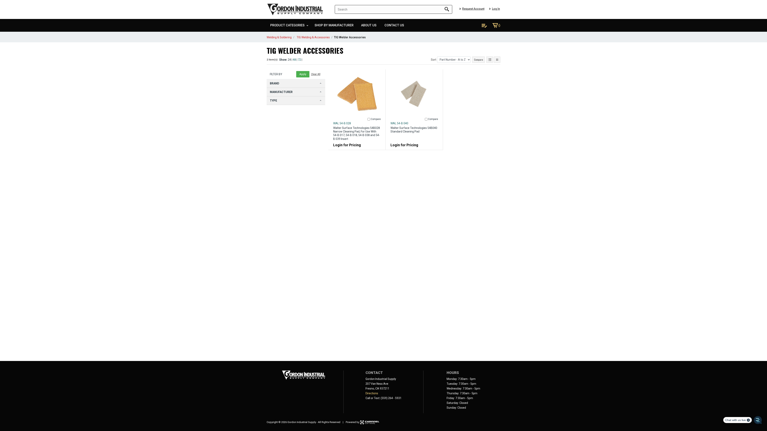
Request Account (473, 8)
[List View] (489, 59)
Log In (496, 8)
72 (299, 59)
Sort (433, 59)
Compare (478, 59)
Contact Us (394, 25)
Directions (372, 393)
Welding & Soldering (279, 37)
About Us (369, 25)
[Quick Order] (484, 25)
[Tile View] (497, 59)
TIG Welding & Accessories (313, 37)
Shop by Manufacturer (334, 25)
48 (294, 59)
